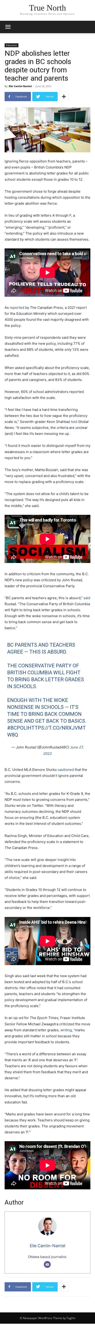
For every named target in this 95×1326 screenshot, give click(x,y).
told (74, 421)
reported (17, 307)
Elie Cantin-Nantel (20, 86)
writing (65, 1030)
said (86, 598)
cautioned (66, 769)
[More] (64, 96)
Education (11, 45)
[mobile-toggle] (7, 27)
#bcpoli (17, 728)
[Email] (47, 1264)
